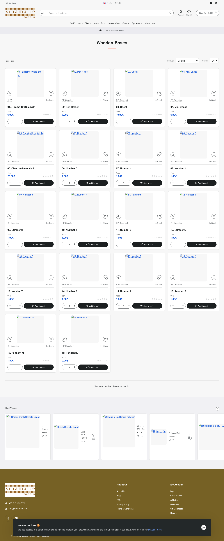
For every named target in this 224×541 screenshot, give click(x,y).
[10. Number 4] (85, 206)
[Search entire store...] (170, 13)
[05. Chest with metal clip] (30, 145)
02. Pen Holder (70, 107)
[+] (20, 121)
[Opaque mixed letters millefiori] (119, 431)
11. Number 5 (123, 230)
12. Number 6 (178, 230)
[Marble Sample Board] (66, 437)
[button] (9, 93)
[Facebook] (8, 518)
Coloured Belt (175, 433)
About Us (122, 484)
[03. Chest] (139, 83)
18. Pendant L (70, 352)
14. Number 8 (69, 291)
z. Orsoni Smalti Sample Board (45, 428)
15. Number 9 (123, 291)
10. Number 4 (69, 230)
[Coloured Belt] (159, 437)
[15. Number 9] (139, 267)
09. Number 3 (15, 230)
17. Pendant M (15, 352)
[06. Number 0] (85, 145)
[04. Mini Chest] (193, 83)
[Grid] (7, 60)
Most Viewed (11, 408)
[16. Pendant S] (193, 267)
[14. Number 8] (85, 267)
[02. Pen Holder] (85, 83)
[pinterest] (16, 518)
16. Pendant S (179, 291)
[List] (12, 60)
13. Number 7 (15, 291)
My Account (177, 484)
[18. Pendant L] (85, 329)
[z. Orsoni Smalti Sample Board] (22, 431)
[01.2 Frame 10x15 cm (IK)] (30, 83)
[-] (10, 121)
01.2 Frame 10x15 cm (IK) (21, 107)
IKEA (9, 100)
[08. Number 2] (193, 145)
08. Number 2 (178, 168)
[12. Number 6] (193, 206)
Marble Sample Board (84, 433)
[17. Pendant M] (30, 329)
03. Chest (121, 107)
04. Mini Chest (179, 107)
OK (203, 527)
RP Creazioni (67, 100)
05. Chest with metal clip (21, 168)
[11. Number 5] (139, 206)
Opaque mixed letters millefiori (141, 427)
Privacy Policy (154, 529)
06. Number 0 (69, 168)
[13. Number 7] (30, 267)
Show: (205, 60)
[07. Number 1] (139, 145)
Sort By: (170, 60)
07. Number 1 (123, 168)
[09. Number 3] (30, 206)
